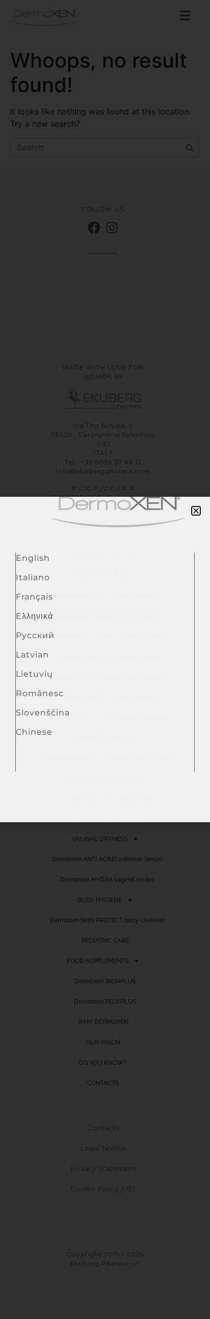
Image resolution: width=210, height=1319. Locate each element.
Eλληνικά (34, 616)
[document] (105, 659)
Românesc (40, 693)
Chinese (34, 732)
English (33, 558)
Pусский (35, 635)
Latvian (32, 655)
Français (34, 597)
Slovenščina (43, 712)
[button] (196, 511)
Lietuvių (34, 674)
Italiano (33, 577)
